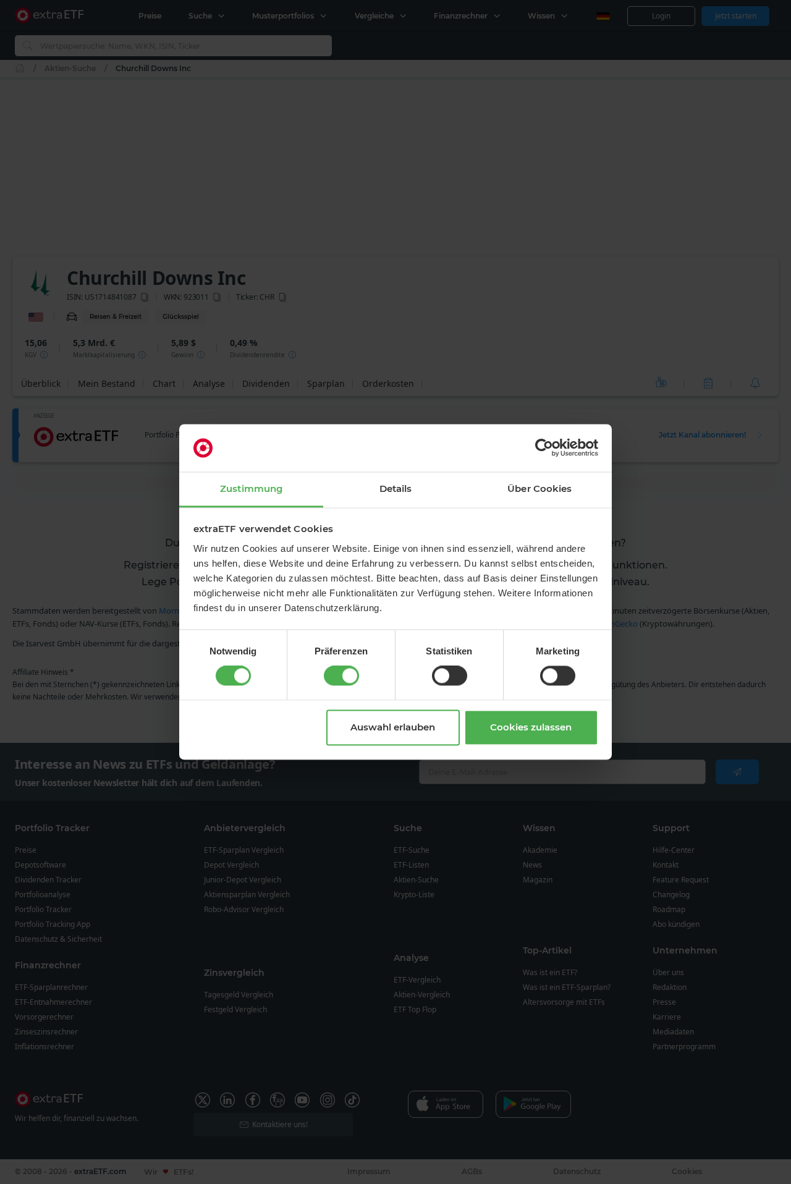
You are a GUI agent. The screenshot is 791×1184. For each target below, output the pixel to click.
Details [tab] (395, 488)
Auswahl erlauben (392, 727)
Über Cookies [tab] (539, 488)
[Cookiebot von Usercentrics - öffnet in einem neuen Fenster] (544, 448)
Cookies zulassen (531, 727)
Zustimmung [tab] (251, 488)
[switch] (341, 676)
